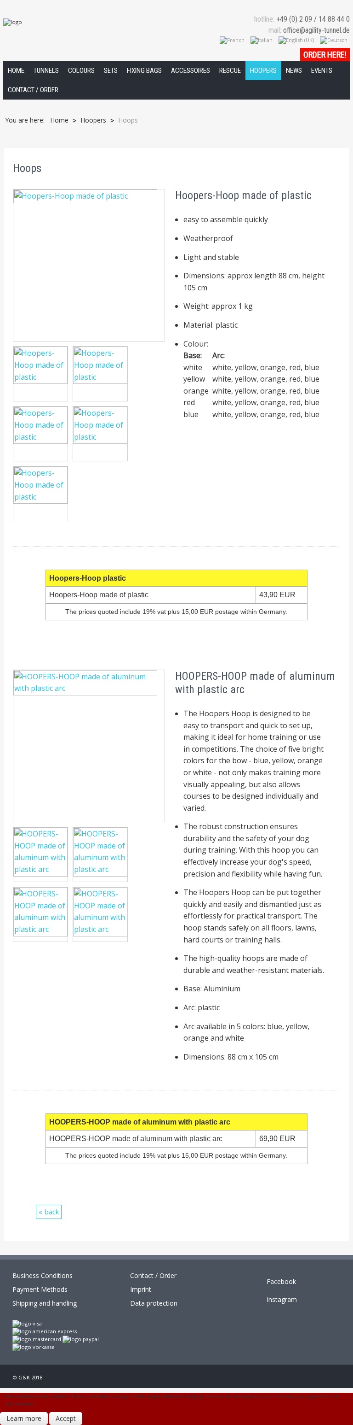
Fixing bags (144, 70)
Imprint (140, 1289)
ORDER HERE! (325, 54)
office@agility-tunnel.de (316, 30)
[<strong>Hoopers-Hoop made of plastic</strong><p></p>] (43, 376)
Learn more (23, 1418)
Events (321, 70)
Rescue (230, 70)
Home (16, 70)
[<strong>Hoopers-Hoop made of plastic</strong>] (89, 264)
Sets (111, 70)
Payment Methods (40, 1289)
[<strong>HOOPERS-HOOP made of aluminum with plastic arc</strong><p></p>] (43, 856)
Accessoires (190, 70)
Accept (66, 1418)
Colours (81, 70)
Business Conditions (42, 1275)
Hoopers (263, 70)
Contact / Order (33, 90)
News (294, 70)
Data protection (153, 1303)
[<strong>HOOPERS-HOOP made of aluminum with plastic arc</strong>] (89, 745)
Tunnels (46, 70)
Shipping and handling (44, 1303)
